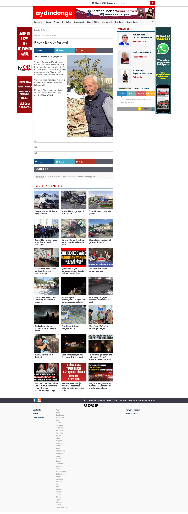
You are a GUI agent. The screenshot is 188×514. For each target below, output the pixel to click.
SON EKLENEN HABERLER (49, 186)
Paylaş (81, 50)
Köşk (58, 438)
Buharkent (79, 22)
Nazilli (58, 446)
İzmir (58, 456)
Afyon (58, 497)
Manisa (59, 489)
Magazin (59, 479)
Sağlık (58, 476)
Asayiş (58, 461)
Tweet (61, 50)
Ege (57, 484)
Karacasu (59, 430)
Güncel (58, 459)
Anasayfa (38, 22)
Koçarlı (58, 435)
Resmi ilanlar (132, 22)
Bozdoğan (66, 22)
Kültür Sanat (61, 471)
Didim (96, 22)
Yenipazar (60, 453)
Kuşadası (59, 441)
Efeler (56, 22)
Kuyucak (59, 443)
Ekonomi (59, 464)
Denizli (58, 494)
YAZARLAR (124, 29)
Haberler (37, 30)
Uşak (58, 500)
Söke (58, 448)
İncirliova (119, 22)
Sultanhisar (60, 451)
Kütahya (59, 502)
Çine (89, 22)
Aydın (48, 22)
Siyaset (59, 466)
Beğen (39, 50)
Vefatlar (46, 30)
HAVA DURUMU (62, 507)
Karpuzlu (59, 433)
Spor (57, 469)
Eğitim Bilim (60, 474)
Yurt (57, 487)
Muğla (58, 492)
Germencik (107, 22)
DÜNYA (58, 505)
